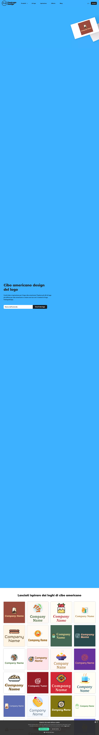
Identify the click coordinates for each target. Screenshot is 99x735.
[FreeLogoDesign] (11, 3)
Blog (61, 3)
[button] (49, 732)
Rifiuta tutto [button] (55, 729)
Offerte (53, 3)
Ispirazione (43, 3)
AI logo (34, 3)
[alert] (49, 727)
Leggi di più (66, 726)
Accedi (94, 3)
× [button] (97, 722)
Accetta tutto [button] (43, 729)
